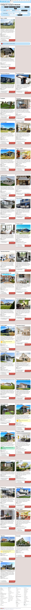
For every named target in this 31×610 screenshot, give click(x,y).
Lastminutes (2, 605)
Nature (9, 601)
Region (29, 0)
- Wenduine (25, 592)
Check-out (13, 10)
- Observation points (11, 592)
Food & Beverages (18, 594)
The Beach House (4, 175)
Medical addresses (18, 600)
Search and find (25, 10)
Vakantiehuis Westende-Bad (6, 273)
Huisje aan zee (3, 487)
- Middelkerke (25, 596)
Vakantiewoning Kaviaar (5, 251)
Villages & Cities (10, 600)
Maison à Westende (4, 404)
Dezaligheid (3, 98)
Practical (26, 0)
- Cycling (17, 589)
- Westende (1, 603)
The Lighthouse (3, 198)
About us (25, 603)
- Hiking (17, 590)
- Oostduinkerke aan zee (3, 602)
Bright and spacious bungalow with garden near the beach (8, 379)
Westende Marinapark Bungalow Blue (23, 379)
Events (24, 0)
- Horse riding (18, 591)
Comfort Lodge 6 (19, 223)
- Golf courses (18, 592)
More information (4, 40)
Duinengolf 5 (18, 98)
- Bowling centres (10, 597)
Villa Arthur (3, 535)
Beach (19, 0)
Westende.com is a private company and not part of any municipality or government (12, 608)
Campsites (1, 599)
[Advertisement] (15, 71)
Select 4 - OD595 (19, 148)
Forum (17, 601)
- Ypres (17, 606)
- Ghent (17, 605)
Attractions (9, 593)
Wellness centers (10, 599)
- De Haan (25, 593)
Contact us (25, 605)
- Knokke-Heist (26, 589)
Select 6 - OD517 (19, 460)
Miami (2, 561)
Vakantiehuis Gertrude (5, 47)
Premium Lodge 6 (4, 351)
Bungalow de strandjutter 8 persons (7, 509)
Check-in (5, 10)
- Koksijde (25, 599)
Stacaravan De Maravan (5, 73)
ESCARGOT (3, 223)
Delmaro (17, 351)
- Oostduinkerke (26, 598)
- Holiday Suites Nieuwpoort (2, 596)
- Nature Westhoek (26, 601)
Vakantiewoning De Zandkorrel (22, 251)
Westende (12, 0)
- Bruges (17, 604)
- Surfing (17, 593)
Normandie (18, 535)
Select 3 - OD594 (4, 18)
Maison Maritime (19, 198)
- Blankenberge (26, 591)
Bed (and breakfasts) (3, 598)
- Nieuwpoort (2, 601)
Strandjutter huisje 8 (20, 73)
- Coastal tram (18, 599)
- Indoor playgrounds (11, 596)
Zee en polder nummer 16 (21, 298)
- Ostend (25, 595)
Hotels (15, 8)
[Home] (10, 0)
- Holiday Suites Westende (3, 597)
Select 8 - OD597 (19, 509)
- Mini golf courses (10, 598)
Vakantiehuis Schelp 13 (20, 325)
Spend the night (16, 0)
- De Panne (25, 600)
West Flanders (18, 603)
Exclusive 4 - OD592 (20, 122)
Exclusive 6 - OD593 (20, 431)
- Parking (17, 598)
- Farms (9, 594)
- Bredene (25, 594)
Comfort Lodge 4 (4, 122)
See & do (22, 0)
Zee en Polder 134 (19, 487)
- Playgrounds (10, 595)
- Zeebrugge (25, 590)
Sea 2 (17, 273)
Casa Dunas (3, 298)
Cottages (1, 600)
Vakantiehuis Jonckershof (5, 460)
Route (16, 597)
